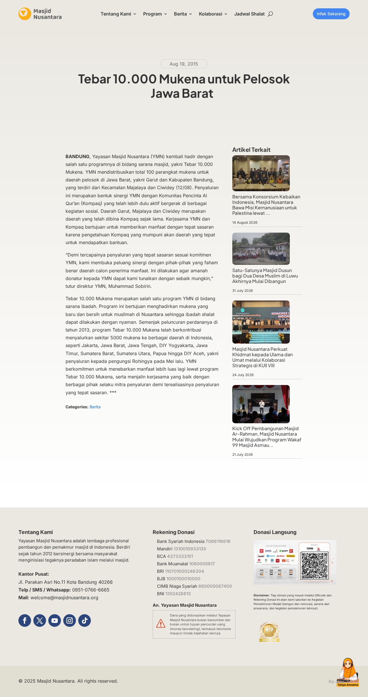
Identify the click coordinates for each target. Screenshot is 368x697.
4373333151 (180, 556)
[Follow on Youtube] (54, 620)
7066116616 (218, 541)
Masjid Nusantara (55, 681)
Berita (180, 14)
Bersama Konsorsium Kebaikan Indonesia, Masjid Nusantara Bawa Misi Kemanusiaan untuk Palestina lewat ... (266, 205)
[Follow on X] (39, 620)
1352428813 (178, 593)
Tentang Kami (116, 14)
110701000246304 (184, 571)
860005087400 (215, 586)
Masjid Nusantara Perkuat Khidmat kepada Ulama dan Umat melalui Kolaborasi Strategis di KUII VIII (262, 357)
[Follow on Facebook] (24, 620)
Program (152, 14)
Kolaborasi (210, 14)
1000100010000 (183, 578)
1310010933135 (190, 549)
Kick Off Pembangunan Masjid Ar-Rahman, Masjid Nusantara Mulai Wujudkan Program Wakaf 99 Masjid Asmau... (266, 436)
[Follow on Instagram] (69, 620)
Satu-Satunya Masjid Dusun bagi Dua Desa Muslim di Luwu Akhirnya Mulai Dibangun (265, 275)
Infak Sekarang (331, 13)
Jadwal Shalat (249, 14)
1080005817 (202, 563)
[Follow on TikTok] (84, 620)
